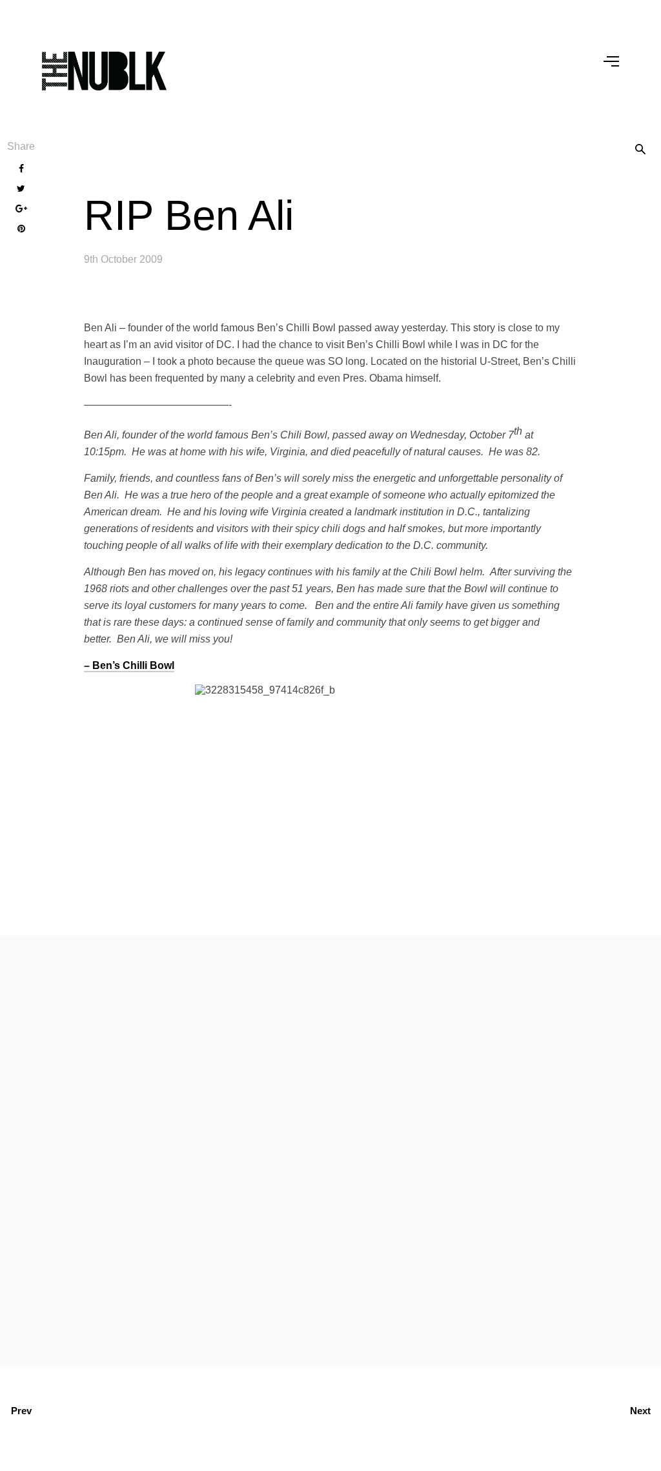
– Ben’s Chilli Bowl (129, 665)
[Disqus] (330, 1148)
